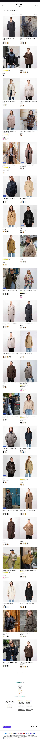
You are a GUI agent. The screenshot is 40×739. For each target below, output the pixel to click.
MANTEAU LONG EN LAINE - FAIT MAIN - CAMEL (28, 510)
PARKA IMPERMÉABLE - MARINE (25, 448)
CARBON (6, 294)
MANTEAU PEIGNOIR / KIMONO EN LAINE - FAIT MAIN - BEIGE (28, 102)
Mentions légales (18, 737)
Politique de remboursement (30, 735)
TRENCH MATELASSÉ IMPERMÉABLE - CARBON (10, 510)
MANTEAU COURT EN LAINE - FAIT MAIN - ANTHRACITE (26, 663)
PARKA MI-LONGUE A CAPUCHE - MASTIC (9, 101)
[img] (9, 706)
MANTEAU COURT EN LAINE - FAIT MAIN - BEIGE (10, 353)
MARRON (23, 232)
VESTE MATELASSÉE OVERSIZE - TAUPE (9, 448)
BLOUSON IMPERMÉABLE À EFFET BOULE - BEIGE (28, 416)
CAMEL (8, 43)
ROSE (3, 139)
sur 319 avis (10, 707)
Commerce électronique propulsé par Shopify (18, 735)
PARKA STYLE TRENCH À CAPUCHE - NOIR (27, 603)
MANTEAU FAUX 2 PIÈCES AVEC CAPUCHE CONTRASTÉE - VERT (9, 571)
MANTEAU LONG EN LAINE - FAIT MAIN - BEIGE (10, 323)
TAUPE (21, 168)
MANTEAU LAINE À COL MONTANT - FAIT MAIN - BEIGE (27, 39)
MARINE (23, 202)
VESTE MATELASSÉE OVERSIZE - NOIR (9, 198)
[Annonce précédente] (2, 1)
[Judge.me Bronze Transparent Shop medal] (20, 691)
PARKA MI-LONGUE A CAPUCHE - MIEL (26, 353)
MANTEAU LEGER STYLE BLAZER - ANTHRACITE (10, 416)
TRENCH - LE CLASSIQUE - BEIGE (25, 258)
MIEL (6, 105)
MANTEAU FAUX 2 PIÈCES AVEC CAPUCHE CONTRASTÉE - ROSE (9, 132)
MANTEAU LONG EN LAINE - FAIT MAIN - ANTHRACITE (9, 39)
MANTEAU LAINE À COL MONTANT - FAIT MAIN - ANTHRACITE (27, 323)
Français (7, 737)
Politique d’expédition (24, 736)
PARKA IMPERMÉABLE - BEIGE (25, 198)
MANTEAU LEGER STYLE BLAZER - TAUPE (27, 165)
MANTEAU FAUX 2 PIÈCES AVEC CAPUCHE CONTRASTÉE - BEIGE (27, 383)
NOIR (3, 75)
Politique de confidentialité (8, 736)
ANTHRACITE (3, 43)
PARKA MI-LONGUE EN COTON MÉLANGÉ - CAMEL (11, 258)
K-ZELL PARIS (10, 735)
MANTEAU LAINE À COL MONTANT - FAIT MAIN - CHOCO (10, 540)
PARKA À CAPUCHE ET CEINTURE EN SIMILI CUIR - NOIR (28, 228)
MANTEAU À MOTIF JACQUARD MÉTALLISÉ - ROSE (28, 290)
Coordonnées (23, 737)
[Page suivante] (23, 672)
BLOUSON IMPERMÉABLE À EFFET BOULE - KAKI (28, 570)
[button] (2, 5)
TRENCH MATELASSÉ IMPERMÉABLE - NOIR (10, 662)
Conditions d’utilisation (16, 736)
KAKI (23, 262)
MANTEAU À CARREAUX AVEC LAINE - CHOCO (27, 131)
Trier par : (13, 14)
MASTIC (3, 105)
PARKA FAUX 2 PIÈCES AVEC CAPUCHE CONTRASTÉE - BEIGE (9, 165)
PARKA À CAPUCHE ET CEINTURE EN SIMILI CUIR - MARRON (11, 478)
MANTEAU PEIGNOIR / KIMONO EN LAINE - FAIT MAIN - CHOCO (11, 383)
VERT (8, 138)
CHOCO (25, 43)
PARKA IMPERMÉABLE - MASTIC (8, 603)
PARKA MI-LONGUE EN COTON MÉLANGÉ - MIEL (27, 478)
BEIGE (6, 43)
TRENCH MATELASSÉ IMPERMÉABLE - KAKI (10, 290)
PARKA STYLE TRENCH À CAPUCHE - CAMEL (10, 227)
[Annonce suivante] (38, 1)
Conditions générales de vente (32, 736)
